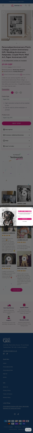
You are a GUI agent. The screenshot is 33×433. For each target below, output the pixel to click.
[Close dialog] (32, 208)
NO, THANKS (25, 221)
